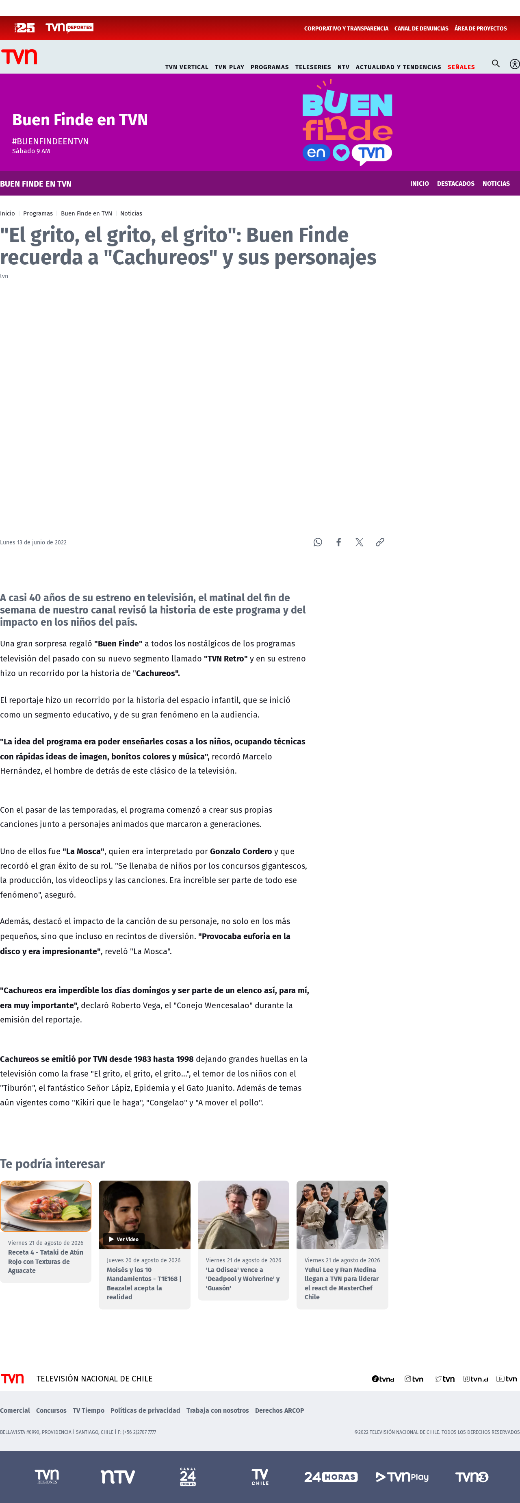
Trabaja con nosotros (217, 1410)
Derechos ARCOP (279, 1410)
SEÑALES (461, 66)
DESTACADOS (455, 183)
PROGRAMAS (270, 66)
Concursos (51, 1410)
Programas (38, 213)
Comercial (15, 1410)
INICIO (419, 183)
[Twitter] (359, 542)
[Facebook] (338, 542)
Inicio (7, 213)
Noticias (131, 213)
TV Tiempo (88, 1410)
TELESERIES (313, 66)
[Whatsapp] (318, 542)
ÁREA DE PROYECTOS (481, 28)
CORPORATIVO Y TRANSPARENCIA (346, 28)
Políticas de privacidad (145, 1410)
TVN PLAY (230, 66)
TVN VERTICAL (187, 66)
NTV (344, 66)
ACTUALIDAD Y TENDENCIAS (399, 66)
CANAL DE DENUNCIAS (421, 28)
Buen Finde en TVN (86, 213)
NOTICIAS (496, 183)
